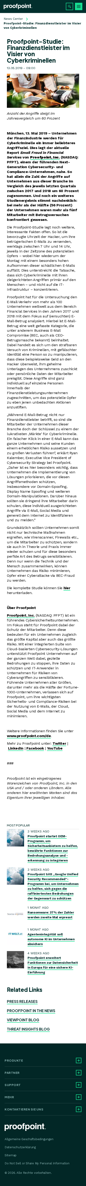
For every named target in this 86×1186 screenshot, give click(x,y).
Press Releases (22, 1001)
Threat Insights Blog (28, 1029)
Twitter (59, 743)
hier (67, 588)
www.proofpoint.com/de (29, 736)
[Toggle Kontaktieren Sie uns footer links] (78, 1109)
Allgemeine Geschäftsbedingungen (29, 1139)
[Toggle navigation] (78, 6)
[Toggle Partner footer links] (78, 1073)
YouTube (55, 748)
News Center (13, 18)
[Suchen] (69, 6)
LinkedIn (15, 748)
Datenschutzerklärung (20, 1147)
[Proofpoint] (18, 6)
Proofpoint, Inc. (21, 615)
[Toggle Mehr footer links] (78, 1097)
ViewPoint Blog (23, 1019)
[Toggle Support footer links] (78, 1085)
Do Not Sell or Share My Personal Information (37, 1163)
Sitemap (11, 1155)
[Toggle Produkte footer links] (78, 1060)
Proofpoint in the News (31, 1010)
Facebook (35, 748)
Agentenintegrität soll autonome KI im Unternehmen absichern (51, 939)
